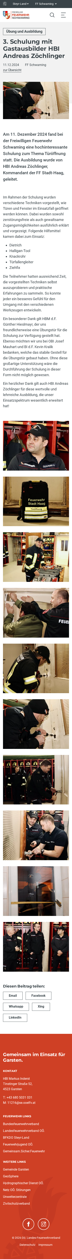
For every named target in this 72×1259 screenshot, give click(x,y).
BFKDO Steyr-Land (16, 1137)
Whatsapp (16, 1006)
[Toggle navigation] (63, 15)
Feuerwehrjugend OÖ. (18, 1144)
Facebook (38, 996)
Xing (41, 1006)
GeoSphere (10, 1176)
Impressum (45, 1244)
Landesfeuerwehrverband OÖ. (24, 1131)
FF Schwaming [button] (44, 3)
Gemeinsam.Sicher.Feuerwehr (24, 1151)
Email (13, 996)
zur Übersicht (12, 70)
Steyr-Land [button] (19, 3)
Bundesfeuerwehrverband (21, 1124)
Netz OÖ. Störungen (17, 1190)
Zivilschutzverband (16, 1203)
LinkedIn (15, 1017)
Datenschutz (27, 1244)
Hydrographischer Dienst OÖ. (23, 1183)
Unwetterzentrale (15, 1197)
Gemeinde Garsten (16, 1169)
